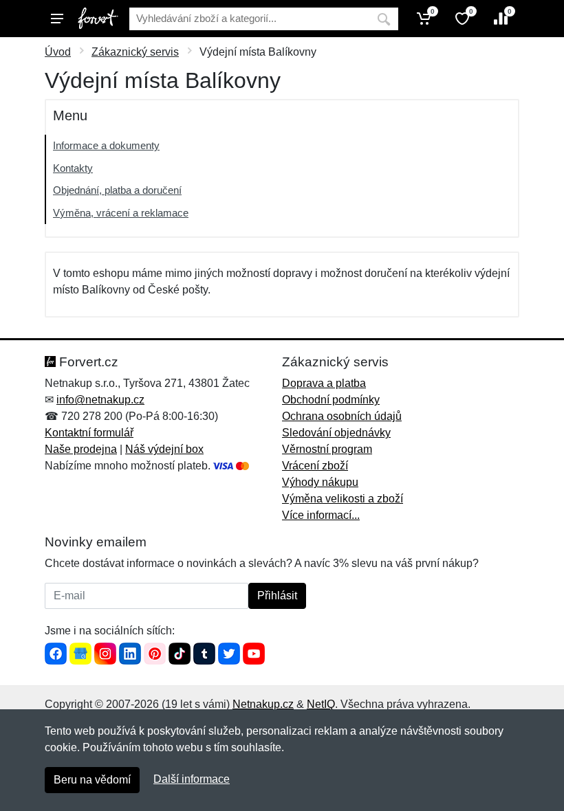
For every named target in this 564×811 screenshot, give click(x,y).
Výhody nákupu (320, 482)
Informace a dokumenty (106, 145)
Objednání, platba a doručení (117, 190)
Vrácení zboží (315, 465)
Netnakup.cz (263, 704)
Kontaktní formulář (89, 432)
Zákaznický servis (135, 52)
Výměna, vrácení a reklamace (120, 213)
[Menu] (57, 18)
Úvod (58, 52)
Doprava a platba (324, 383)
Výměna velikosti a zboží (342, 498)
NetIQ (321, 704)
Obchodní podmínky (331, 400)
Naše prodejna (81, 449)
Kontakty (73, 168)
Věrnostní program (327, 449)
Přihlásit (277, 595)
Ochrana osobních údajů (342, 416)
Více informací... (321, 515)
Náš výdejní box (164, 449)
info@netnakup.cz (100, 400)
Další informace (191, 779)
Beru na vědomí (92, 780)
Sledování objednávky (336, 432)
